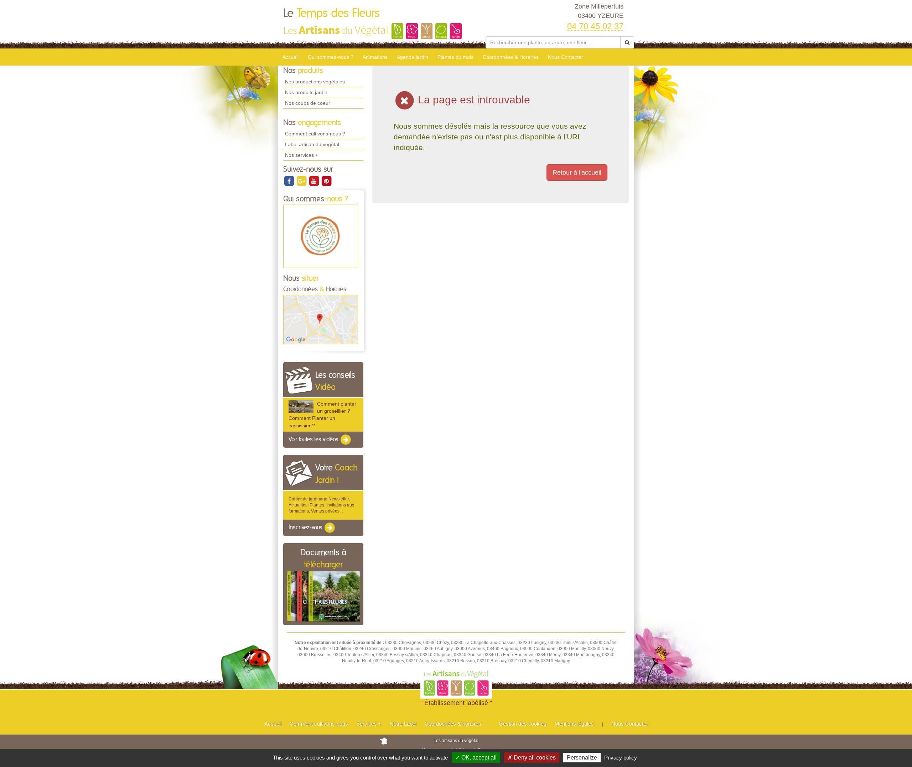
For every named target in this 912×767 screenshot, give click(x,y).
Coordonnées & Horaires (511, 57)
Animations (375, 57)
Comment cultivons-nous (319, 724)
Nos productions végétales (315, 81)
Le (331, 13)
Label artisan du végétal (312, 144)
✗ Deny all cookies (532, 758)
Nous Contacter (565, 57)
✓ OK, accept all (476, 758)
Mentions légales (574, 724)
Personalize (582, 758)
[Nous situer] (320, 319)
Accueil (291, 57)
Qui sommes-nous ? (330, 57)
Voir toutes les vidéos (314, 439)
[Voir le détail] (301, 406)
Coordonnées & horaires (453, 724)
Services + (369, 724)
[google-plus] (302, 180)
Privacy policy (620, 758)
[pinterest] (326, 180)
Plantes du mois (455, 57)
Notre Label (403, 724)
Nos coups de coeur (307, 103)
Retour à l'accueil (577, 172)
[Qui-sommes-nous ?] (320, 235)
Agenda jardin (412, 57)
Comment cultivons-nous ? (315, 134)
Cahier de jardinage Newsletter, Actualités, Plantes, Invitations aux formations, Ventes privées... (321, 505)
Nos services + (301, 155)
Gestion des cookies (522, 724)
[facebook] (289, 180)
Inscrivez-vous (306, 528)
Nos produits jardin (306, 92)
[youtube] (314, 180)
